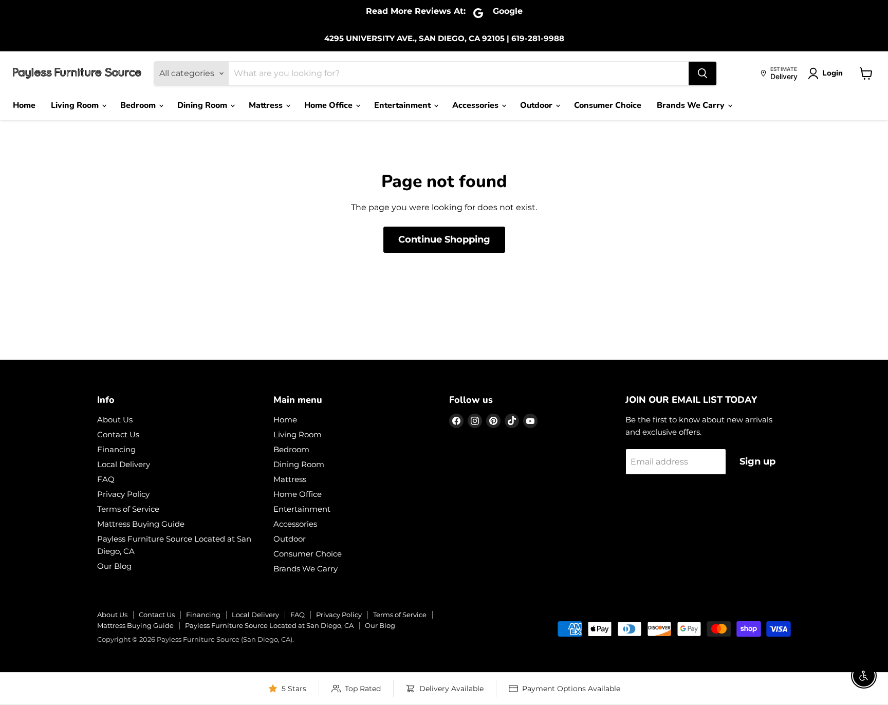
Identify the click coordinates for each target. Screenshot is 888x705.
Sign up (757, 461)
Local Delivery (123, 464)
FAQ (106, 479)
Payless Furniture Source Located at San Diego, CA (269, 625)
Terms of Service (128, 509)
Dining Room (203, 105)
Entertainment (403, 105)
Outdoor (537, 105)
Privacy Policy (123, 494)
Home (24, 105)
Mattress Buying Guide (140, 524)
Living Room (76, 105)
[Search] (702, 73)
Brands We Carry (692, 105)
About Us (115, 419)
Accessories (476, 105)
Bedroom (139, 105)
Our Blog (114, 566)
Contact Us (118, 434)
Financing (116, 449)
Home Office (329, 105)
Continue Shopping (444, 239)
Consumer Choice (607, 105)
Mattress (267, 105)
